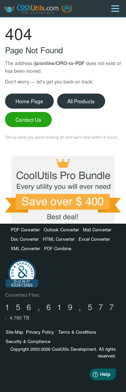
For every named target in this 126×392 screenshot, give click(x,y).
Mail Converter (97, 229)
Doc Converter (25, 239)
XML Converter (25, 248)
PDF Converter (25, 229)
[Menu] (115, 8)
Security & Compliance (28, 341)
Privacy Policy (40, 332)
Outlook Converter (61, 229)
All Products (81, 101)
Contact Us (28, 119)
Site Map (14, 332)
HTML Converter (59, 239)
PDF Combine (57, 248)
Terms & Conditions (77, 332)
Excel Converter (94, 239)
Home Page (29, 101)
